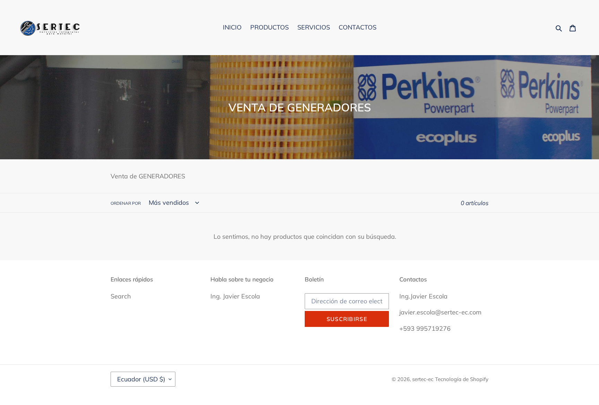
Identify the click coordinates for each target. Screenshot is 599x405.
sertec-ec (422, 379)
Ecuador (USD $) (141, 379)
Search (121, 296)
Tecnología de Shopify (461, 379)
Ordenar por (126, 203)
